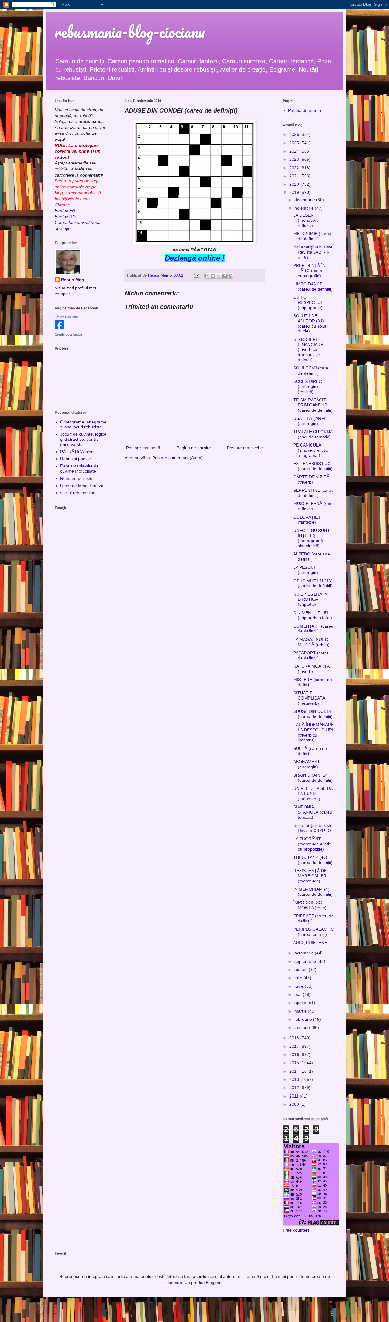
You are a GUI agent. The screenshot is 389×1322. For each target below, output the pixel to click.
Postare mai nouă (143, 447)
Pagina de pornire (194, 447)
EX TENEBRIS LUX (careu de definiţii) (312, 466)
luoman (175, 1282)
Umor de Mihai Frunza (81, 485)
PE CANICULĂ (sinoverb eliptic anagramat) (310, 450)
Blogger (213, 1282)
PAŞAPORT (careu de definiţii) (311, 655)
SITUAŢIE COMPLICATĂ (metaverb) (309, 698)
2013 (294, 1079)
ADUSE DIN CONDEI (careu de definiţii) (313, 714)
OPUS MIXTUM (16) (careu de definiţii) (312, 583)
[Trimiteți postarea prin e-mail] (196, 275)
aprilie (300, 1002)
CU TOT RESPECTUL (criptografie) (308, 302)
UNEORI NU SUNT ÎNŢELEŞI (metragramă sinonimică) (311, 538)
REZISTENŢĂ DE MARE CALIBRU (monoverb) (311, 875)
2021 (294, 176)
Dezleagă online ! (195, 258)
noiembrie (304, 208)
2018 (294, 1037)
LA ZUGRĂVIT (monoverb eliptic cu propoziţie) (312, 844)
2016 (294, 1054)
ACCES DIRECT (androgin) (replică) (309, 386)
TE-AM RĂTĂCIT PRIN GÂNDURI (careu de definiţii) (312, 405)
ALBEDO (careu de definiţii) (311, 556)
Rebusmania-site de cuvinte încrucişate (79, 469)
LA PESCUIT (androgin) (305, 570)
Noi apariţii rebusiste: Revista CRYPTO (313, 828)
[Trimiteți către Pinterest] (230, 276)
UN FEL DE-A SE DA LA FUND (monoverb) (312, 793)
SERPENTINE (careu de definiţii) (313, 493)
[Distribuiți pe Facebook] (225, 276)
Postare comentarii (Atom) (177, 457)
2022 (294, 167)
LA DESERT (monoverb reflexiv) (306, 220)
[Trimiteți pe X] (219, 276)
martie (301, 1011)
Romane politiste (76, 478)
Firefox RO (65, 216)
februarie (303, 1019)
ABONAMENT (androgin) (306, 764)
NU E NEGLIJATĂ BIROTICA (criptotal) (310, 599)
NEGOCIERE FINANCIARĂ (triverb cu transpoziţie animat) (308, 349)
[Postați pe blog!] (213, 276)
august (301, 969)
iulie (298, 977)
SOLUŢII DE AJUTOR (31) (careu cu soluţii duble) (310, 323)
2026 (294, 134)
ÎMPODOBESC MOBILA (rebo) (310, 905)
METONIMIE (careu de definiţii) (312, 236)
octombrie (304, 952)
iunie (299, 986)
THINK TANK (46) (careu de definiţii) (312, 860)
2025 (294, 142)
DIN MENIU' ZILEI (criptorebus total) (312, 615)
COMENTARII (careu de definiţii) (313, 629)
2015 (294, 1062)
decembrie (305, 199)
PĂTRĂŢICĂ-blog (77, 451)
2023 (294, 159)
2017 (294, 1046)
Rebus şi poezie (75, 458)
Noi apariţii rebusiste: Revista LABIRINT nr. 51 (313, 252)
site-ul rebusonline (77, 492)
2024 (294, 151)
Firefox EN (65, 210)
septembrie (305, 961)
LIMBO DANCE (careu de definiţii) (312, 287)
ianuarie (302, 1027)
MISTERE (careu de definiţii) (312, 682)
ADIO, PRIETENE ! (311, 942)
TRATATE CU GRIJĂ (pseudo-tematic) (313, 434)
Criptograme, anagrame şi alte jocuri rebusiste (83, 425)
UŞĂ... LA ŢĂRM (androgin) (309, 421)
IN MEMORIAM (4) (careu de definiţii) (312, 892)
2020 (294, 184)
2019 (294, 192)
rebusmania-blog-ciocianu (130, 32)
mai (298, 994)
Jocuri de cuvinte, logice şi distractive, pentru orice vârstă (83, 439)
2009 (294, 1104)
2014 (294, 1071)
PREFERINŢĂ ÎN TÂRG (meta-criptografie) (309, 270)
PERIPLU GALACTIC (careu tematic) (313, 932)
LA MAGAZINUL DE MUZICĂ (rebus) (312, 642)
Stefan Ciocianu (66, 317)
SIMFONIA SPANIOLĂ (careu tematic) (312, 812)
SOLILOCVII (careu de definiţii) (312, 371)
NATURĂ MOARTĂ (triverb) (311, 669)
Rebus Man (72, 279)
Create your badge (68, 334)
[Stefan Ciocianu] (59, 327)
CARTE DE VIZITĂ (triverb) (311, 479)
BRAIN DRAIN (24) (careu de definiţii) (312, 778)
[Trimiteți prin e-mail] (207, 276)
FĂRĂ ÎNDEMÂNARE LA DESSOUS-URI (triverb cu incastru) (313, 732)
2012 (294, 1087)
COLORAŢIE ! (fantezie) (306, 520)
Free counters (296, 1230)
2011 (294, 1096)
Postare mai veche (245, 447)
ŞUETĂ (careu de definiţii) (310, 751)
